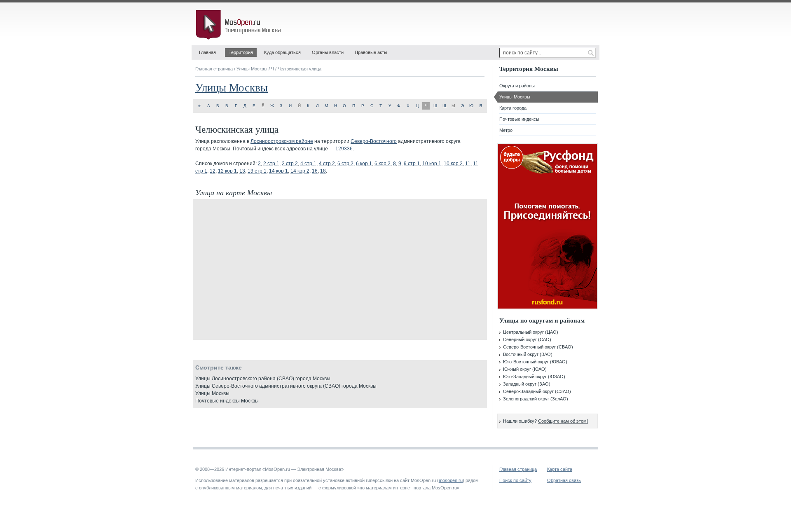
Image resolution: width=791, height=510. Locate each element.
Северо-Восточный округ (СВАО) (538, 346)
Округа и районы (517, 85)
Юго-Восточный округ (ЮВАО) (535, 361)
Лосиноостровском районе (281, 141)
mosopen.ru (451, 480)
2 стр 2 (290, 163)
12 (212, 171)
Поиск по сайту (515, 480)
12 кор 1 (227, 171)
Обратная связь (564, 480)
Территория (241, 52)
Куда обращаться (282, 52)
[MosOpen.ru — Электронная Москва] (239, 25)
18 (323, 171)
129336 (344, 149)
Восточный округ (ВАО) (527, 354)
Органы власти (328, 52)
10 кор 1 (431, 163)
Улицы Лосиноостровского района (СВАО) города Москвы (262, 378)
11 (467, 163)
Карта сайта (559, 469)
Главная (207, 52)
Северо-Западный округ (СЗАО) (537, 391)
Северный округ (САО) (527, 339)
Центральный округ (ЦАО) (530, 332)
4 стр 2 (327, 163)
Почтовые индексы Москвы (227, 401)
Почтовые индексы (519, 119)
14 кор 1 (278, 171)
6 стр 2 (345, 163)
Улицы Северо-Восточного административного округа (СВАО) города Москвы (286, 386)
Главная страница (214, 68)
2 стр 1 (271, 163)
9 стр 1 (412, 163)
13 (242, 171)
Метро (506, 130)
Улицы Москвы (251, 68)
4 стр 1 (308, 163)
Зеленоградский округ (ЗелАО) (535, 398)
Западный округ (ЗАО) (526, 383)
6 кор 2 (382, 163)
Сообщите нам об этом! (563, 421)
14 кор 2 (299, 171)
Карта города (513, 107)
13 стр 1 (257, 171)
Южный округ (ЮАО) (525, 369)
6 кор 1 (364, 163)
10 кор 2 (453, 163)
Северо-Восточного (374, 141)
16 (315, 171)
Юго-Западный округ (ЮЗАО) (534, 376)
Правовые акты (371, 52)
